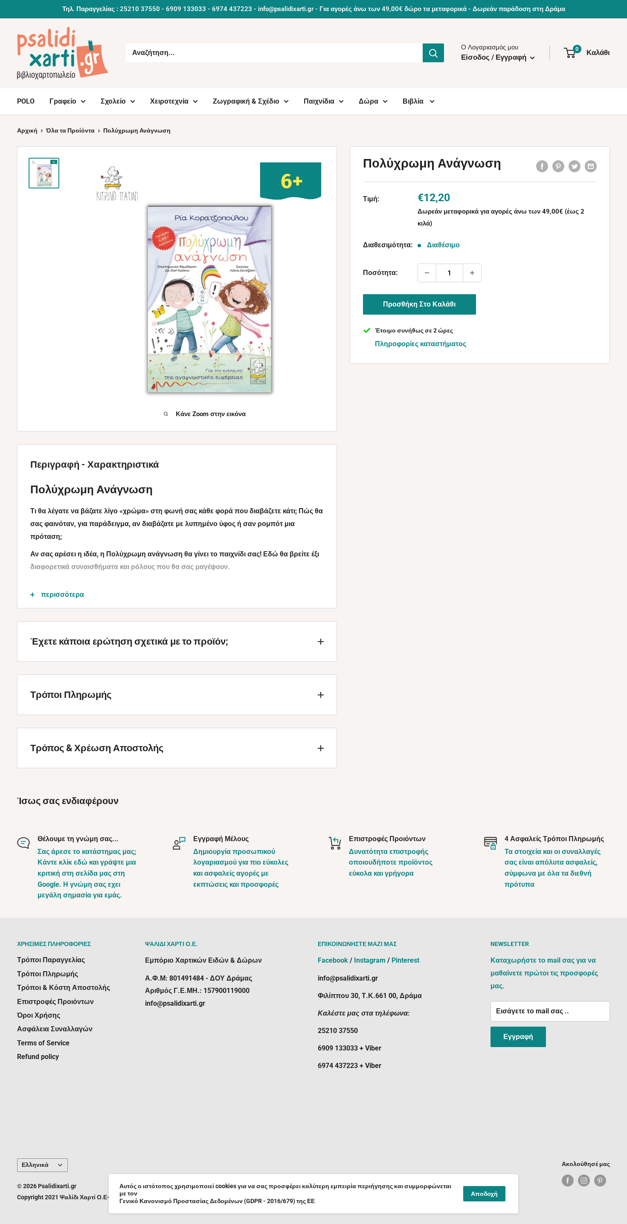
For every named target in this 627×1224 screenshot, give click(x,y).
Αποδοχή (484, 1193)
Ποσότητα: (380, 273)
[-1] (427, 273)
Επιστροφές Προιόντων (55, 1002)
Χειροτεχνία (169, 101)
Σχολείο (113, 101)
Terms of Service (43, 1043)
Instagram (370, 960)
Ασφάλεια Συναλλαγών (55, 1029)
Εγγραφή (518, 1037)
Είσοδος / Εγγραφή (494, 57)
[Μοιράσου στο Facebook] (542, 165)
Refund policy (38, 1057)
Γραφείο (62, 101)
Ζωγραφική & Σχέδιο (246, 101)
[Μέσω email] (591, 165)
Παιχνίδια (319, 101)
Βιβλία (414, 101)
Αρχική (27, 130)
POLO (26, 101)
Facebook (333, 960)
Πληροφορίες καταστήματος (420, 344)
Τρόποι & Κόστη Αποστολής (63, 988)
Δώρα (368, 101)
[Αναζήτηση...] (433, 52)
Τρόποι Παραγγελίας (51, 960)
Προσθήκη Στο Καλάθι (419, 304)
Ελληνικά (35, 1164)
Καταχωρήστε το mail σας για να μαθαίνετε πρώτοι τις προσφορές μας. (544, 973)
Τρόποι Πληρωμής (47, 974)
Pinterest (405, 960)
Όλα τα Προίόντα (70, 130)
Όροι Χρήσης (38, 1015)
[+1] (472, 273)
